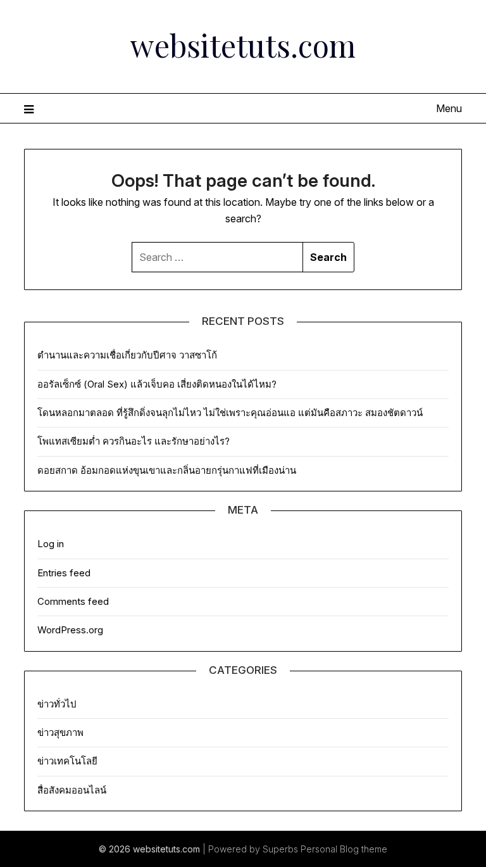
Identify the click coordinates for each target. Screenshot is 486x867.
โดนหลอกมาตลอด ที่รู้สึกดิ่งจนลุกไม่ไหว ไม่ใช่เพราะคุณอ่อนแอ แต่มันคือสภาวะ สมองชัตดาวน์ (230, 413)
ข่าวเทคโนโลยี (67, 761)
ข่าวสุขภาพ (60, 732)
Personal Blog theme (344, 849)
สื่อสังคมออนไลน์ (71, 790)
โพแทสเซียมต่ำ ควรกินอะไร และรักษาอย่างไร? (133, 441)
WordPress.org (70, 630)
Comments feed (73, 601)
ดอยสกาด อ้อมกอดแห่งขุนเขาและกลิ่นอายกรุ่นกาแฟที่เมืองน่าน (166, 470)
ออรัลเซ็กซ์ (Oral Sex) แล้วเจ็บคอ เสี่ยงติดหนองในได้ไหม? (157, 384)
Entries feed (63, 573)
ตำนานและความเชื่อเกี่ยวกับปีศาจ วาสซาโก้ (127, 355)
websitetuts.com (243, 45)
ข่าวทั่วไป (57, 704)
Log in (50, 544)
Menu (448, 108)
